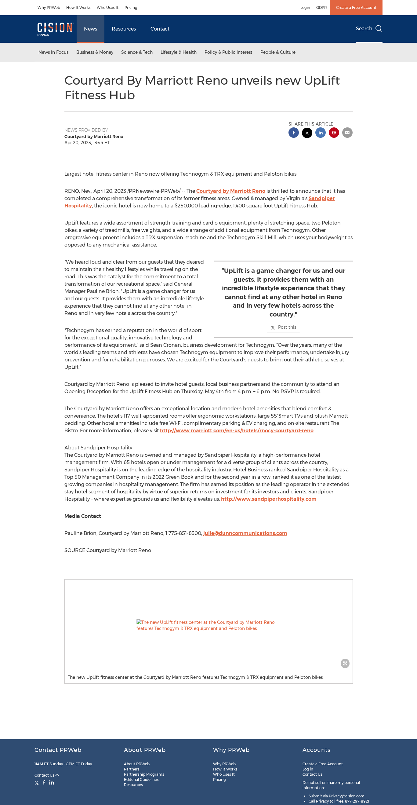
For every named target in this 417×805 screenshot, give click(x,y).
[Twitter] (37, 782)
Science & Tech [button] (137, 52)
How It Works (78, 7)
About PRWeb (137, 764)
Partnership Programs (144, 774)
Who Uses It (107, 7)
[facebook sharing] (293, 133)
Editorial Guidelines (141, 779)
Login (305, 7)
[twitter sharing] (307, 134)
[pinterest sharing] (334, 133)
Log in (308, 769)
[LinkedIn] (52, 782)
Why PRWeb (49, 7)
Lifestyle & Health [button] (179, 52)
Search (364, 28)
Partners (132, 769)
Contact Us (44, 775)
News (90, 29)
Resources (124, 29)
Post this (287, 327)
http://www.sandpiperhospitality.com (269, 499)
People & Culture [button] (278, 52)
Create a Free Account (356, 7)
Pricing (131, 7)
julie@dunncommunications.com (245, 533)
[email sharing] (347, 133)
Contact (159, 29)
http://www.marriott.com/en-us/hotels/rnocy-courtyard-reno (237, 431)
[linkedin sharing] (320, 133)
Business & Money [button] (94, 52)
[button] (209, 625)
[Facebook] (44, 782)
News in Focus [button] (53, 52)
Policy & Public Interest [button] (228, 52)
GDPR (321, 7)
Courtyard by (230, 191)
